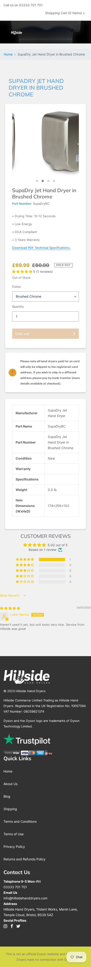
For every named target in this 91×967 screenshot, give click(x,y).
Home (9, 54)
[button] (37, 181)
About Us (11, 784)
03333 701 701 (15, 887)
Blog (7, 796)
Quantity (18, 306)
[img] (10, 608)
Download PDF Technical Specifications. (41, 248)
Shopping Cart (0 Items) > (65, 13)
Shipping (10, 809)
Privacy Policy (14, 847)
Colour (16, 286)
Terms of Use (14, 834)
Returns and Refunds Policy (25, 859)
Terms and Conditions (20, 821)
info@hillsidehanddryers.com (25, 898)
